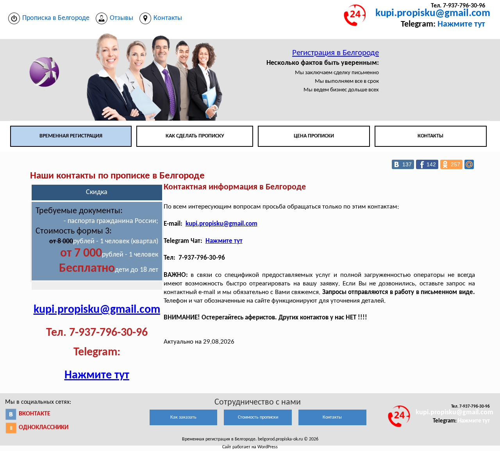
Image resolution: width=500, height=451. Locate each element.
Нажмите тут (461, 24)
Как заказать (183, 417)
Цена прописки (314, 136)
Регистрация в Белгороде (335, 53)
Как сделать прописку (195, 136)
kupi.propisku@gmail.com (432, 13)
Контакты (430, 136)
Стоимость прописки (258, 417)
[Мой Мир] (469, 164)
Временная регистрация (70, 136)
